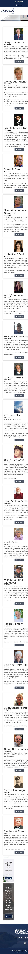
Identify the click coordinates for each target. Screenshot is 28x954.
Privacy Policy (17, 952)
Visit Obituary (19, 62)
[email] (25, 943)
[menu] (26, 2)
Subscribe (8, 878)
